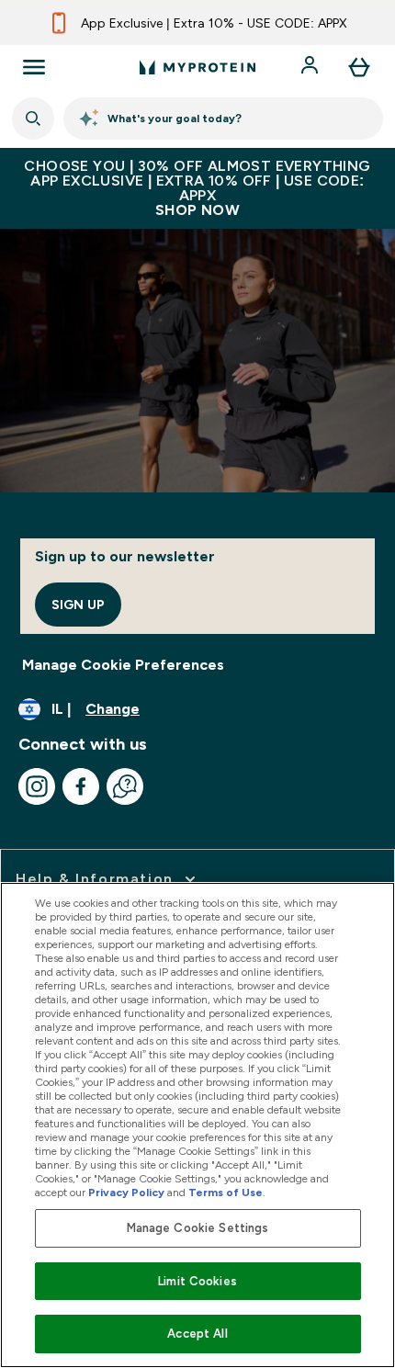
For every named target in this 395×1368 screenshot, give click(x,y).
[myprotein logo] (197, 67)
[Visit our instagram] (36, 786)
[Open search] (33, 118)
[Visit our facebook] (80, 786)
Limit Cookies (197, 1281)
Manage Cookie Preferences (123, 665)
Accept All (197, 1333)
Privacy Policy (126, 1192)
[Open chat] (125, 786)
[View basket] (359, 67)
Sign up (78, 604)
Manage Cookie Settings (198, 1228)
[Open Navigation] (34, 67)
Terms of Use (225, 1192)
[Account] (311, 67)
